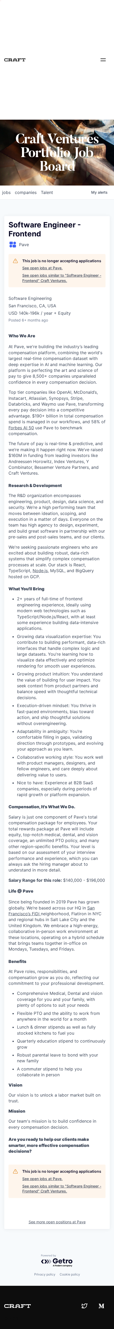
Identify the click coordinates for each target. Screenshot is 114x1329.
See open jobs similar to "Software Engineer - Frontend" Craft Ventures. (61, 278)
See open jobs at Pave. (42, 268)
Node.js (40, 570)
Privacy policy (44, 1274)
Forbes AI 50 (21, 427)
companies (26, 192)
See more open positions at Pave (57, 1222)
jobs (6, 192)
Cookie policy (70, 1274)
